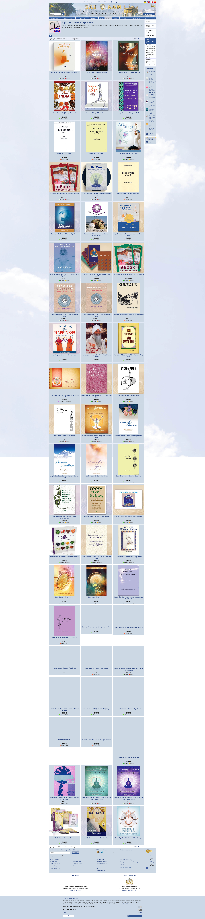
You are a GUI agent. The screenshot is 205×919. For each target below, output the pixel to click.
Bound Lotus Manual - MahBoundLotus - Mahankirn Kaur (96, 234)
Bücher (108, 18)
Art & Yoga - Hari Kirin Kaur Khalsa (128, 153)
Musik (101, 18)
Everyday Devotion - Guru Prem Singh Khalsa (128, 436)
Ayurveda (93, 18)
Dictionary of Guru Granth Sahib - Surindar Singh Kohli (128, 356)
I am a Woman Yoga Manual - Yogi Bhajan (128, 718)
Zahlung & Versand (104, 2)
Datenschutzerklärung (126, 861)
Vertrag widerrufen (125, 869)
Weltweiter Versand (101, 851)
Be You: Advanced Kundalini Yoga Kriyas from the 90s (96, 194)
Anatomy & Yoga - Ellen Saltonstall (96, 113)
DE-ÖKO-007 (152, 860)
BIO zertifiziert (152, 857)
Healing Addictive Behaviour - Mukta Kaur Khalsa (128, 637)
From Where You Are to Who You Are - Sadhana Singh (96, 557)
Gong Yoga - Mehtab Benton (96, 597)
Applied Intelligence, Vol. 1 (64, 153)
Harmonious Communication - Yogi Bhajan (64, 637)
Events (146, 18)
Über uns (122, 865)
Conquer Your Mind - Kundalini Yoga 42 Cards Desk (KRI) (96, 275)
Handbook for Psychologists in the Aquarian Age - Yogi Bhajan (129, 598)
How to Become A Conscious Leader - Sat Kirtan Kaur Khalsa (64, 719)
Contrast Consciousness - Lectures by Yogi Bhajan (129, 314)
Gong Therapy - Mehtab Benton (64, 597)
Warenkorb (149, 14)
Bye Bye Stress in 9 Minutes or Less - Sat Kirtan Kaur (129, 234)
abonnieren (75, 854)
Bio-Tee (116, 18)
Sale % (153, 18)
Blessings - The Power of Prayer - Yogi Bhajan (64, 234)
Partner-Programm (55, 867)
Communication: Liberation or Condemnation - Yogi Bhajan (64, 275)
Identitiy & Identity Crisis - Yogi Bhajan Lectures (96, 758)
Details (64, 912)
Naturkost (124, 18)
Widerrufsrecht (100, 872)
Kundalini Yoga (68, 18)
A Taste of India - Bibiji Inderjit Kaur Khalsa (64, 113)
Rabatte (94, 2)
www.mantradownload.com (129, 891)
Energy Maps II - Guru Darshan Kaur (64, 436)
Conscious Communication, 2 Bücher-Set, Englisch (128, 274)
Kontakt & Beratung (101, 865)
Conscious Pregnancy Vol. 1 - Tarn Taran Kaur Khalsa (64, 315)
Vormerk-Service (77, 862)
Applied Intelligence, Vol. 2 (96, 153)
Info (114, 2)
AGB (97, 869)
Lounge (151, 139)
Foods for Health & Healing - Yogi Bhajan (96, 516)
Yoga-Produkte (82, 18)
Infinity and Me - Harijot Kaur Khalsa (128, 758)
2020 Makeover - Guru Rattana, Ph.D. (96, 72)
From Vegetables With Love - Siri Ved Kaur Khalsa (64, 557)
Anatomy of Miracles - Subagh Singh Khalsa (128, 113)
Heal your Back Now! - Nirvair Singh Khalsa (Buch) (96, 637)
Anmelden (87, 2)
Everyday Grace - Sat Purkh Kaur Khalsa (96, 476)
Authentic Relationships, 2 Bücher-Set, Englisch (64, 193)
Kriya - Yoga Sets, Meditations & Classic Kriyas (128, 839)
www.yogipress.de (75, 891)
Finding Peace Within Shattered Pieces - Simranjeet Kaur (64, 517)
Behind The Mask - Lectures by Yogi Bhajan (128, 193)
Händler (120, 2)
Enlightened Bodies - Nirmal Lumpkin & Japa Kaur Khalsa (96, 436)
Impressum (99, 867)
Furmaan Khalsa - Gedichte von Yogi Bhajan (128, 557)
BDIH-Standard (152, 866)
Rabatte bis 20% (54, 862)
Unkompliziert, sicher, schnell (110, 853)
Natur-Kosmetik (152, 863)
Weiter (140, 39)
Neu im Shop (54, 18)
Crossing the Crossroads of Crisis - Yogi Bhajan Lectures (96, 356)
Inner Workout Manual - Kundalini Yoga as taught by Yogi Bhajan (64, 799)
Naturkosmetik (136, 18)
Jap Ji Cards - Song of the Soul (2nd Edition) (64, 839)
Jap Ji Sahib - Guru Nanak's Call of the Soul (96, 839)
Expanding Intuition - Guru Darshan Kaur (128, 476)
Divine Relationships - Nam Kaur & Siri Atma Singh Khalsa (96, 396)
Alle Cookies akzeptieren (134, 916)
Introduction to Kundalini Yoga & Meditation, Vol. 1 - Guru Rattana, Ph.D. (96, 799)
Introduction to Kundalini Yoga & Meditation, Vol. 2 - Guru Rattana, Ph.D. (128, 799)
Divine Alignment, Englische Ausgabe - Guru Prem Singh (64, 396)
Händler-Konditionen (55, 865)
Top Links (75, 867)
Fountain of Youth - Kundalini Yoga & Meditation (128, 516)
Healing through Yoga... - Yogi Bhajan (96, 678)
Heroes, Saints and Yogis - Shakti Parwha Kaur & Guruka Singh (128, 678)
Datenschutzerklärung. (124, 904)
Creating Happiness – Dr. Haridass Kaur (64, 355)
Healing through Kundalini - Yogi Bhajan (64, 678)
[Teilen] (50, 36)
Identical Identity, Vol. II (64, 758)
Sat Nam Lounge (77, 865)
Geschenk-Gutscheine (56, 869)
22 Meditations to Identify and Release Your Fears (64, 72)
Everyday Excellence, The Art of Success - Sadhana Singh (64, 477)
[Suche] (63, 14)
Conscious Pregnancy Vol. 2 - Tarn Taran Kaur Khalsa (96, 315)
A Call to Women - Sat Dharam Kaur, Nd (128, 72)
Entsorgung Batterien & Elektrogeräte (130, 863)
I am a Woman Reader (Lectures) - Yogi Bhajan (96, 718)
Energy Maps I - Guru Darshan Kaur (128, 395)
